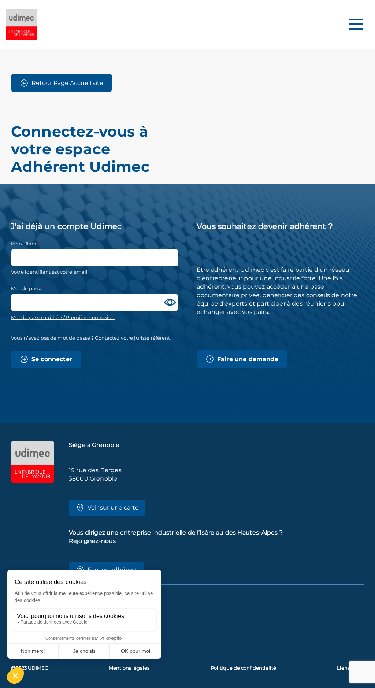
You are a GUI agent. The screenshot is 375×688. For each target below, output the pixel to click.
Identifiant (24, 244)
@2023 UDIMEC (29, 668)
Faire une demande (247, 359)
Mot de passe (27, 288)
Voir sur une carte (113, 507)
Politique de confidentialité (243, 668)
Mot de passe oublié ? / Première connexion (63, 317)
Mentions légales (129, 668)
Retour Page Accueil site (67, 82)
